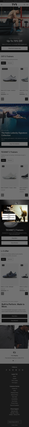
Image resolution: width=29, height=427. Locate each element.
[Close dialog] (26, 205)
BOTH (9, 218)
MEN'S (9, 214)
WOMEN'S (8, 216)
